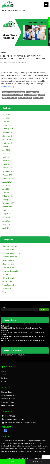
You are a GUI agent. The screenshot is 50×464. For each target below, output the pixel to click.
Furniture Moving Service (11, 253)
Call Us (12, 461)
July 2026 (6, 115)
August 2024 (7, 182)
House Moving (7, 264)
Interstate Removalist (10, 271)
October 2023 (7, 207)
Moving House (6, 392)
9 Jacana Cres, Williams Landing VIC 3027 (21, 422)
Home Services (8, 260)
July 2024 (6, 185)
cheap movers (33, 92)
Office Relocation (8, 278)
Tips (4, 292)
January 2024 (7, 200)
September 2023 (8, 210)
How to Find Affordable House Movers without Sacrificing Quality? (23, 340)
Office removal (7, 281)
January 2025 (7, 168)
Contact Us (37, 461)
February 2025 (7, 164)
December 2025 (8, 132)
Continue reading (8, 87)
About (3, 375)
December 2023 (8, 203)
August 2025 (7, 146)
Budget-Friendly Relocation (13, 92)
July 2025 (6, 150)
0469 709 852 (10, 416)
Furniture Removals (9, 257)
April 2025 (6, 157)
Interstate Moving (7, 402)
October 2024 (7, 175)
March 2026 (6, 125)
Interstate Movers (8, 267)
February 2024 (7, 196)
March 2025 (6, 161)
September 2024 (8, 178)
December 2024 (8, 171)
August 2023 (7, 214)
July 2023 (6, 217)
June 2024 (6, 189)
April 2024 (6, 193)
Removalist (38, 97)
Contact (4, 381)
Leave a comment (20, 62)
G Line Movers (30, 95)
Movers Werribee (9, 97)
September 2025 (8, 143)
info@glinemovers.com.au (14, 419)
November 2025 (8, 136)
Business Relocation (8, 395)
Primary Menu (46, 4)
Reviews (4, 378)
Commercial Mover (9, 246)
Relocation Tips (25, 97)
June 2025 (6, 154)
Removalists (6, 289)
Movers (3, 53)
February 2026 (7, 129)
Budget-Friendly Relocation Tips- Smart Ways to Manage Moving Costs (23, 57)
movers (42, 95)
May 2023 (6, 224)
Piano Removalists (9, 285)
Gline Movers (25, 458)
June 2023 (6, 221)
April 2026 (6, 122)
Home (3, 371)
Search (3, 307)
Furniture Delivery (8, 399)
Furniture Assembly (9, 250)
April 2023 (6, 228)
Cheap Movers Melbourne (12, 95)
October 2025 (7, 139)
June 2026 (6, 118)
